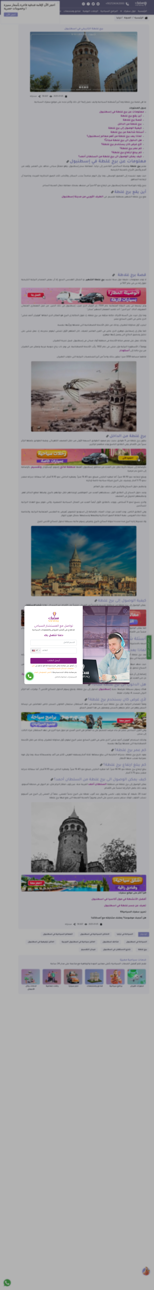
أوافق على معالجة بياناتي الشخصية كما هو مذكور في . (53, 667)
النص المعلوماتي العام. (42, 672)
